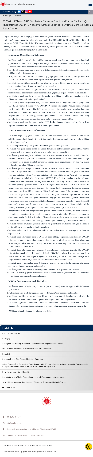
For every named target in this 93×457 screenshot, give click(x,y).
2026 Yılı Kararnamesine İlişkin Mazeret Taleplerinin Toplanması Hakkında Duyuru (34, 382)
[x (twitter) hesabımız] (23, 12)
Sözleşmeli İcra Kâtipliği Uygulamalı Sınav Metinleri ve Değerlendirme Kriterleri (32, 344)
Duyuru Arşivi (9, 387)
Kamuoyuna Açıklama (11, 333)
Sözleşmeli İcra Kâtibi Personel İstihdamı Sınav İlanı (22, 359)
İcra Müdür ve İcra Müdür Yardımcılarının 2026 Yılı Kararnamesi (26, 349)
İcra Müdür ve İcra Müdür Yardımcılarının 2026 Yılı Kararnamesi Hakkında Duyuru (33, 377)
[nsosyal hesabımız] (19, 12)
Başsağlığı (6, 339)
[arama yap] (90, 12)
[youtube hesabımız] (30, 12)
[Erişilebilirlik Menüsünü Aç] (88, 446)
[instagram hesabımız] (26, 12)
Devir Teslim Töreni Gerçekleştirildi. (16, 372)
